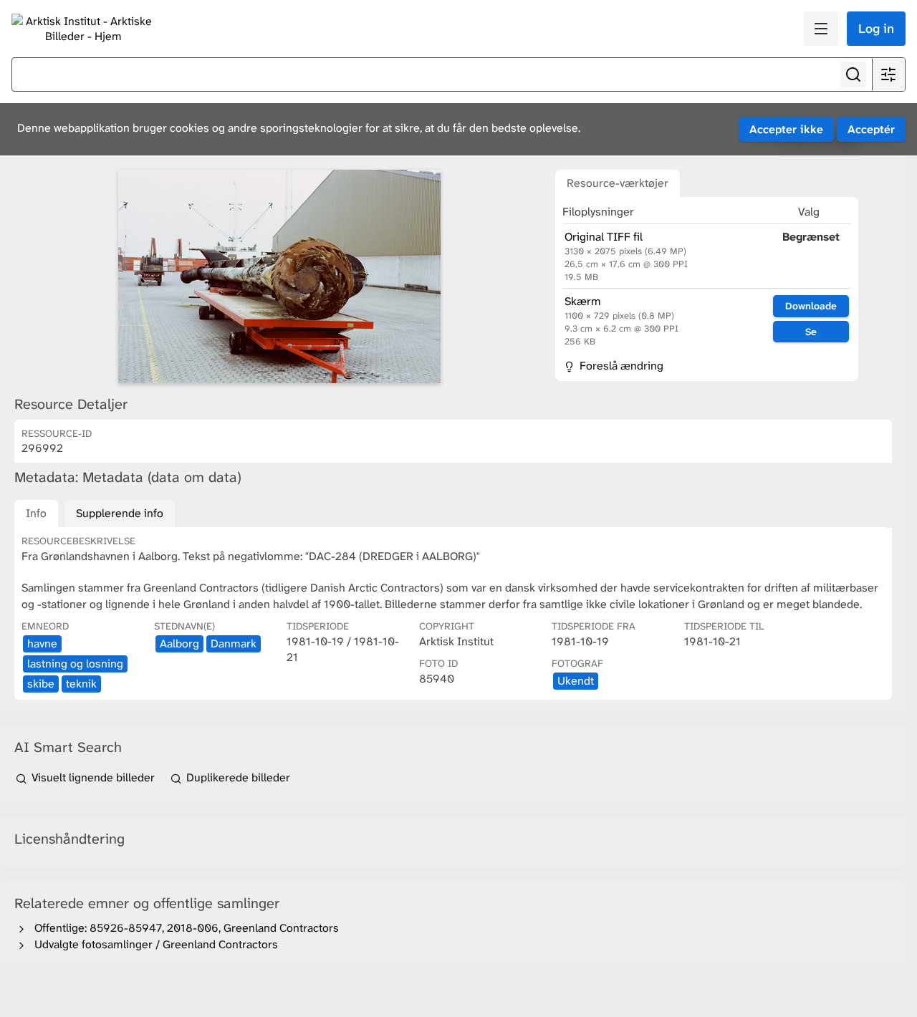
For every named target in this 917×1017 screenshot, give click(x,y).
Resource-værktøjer (617, 183)
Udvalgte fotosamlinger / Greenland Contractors (153, 944)
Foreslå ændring (620, 365)
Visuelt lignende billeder (93, 777)
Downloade (811, 305)
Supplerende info (119, 513)
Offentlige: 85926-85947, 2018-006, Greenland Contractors (184, 927)
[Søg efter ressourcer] (853, 74)
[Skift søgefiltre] (888, 74)
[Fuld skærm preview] (279, 276)
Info (36, 513)
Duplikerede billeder (236, 777)
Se (811, 331)
